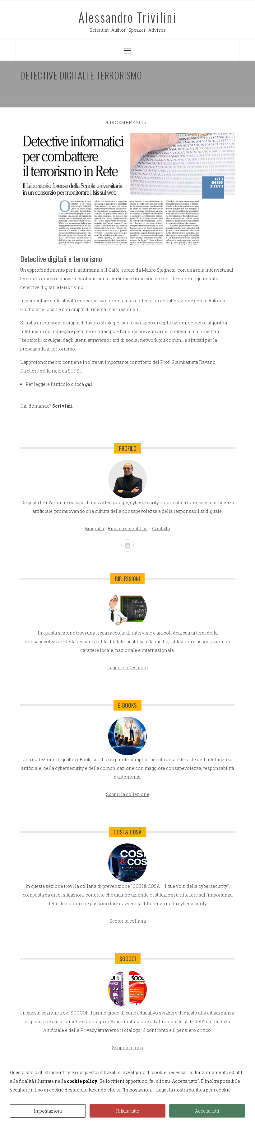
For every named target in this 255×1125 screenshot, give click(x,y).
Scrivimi (62, 406)
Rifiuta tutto (127, 1111)
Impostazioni (48, 1111)
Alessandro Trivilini (127, 17)
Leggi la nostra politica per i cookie (193, 1090)
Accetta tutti (207, 1111)
